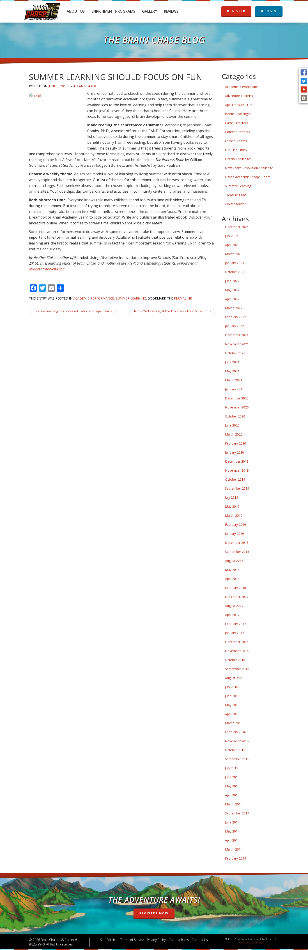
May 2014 (232, 831)
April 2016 (232, 714)
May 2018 (232, 569)
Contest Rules (179, 940)
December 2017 (236, 597)
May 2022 (232, 290)
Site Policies (108, 940)
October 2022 (235, 272)
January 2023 (234, 263)
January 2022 (234, 326)
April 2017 (232, 615)
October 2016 (235, 660)
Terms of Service (132, 940)
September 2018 (237, 551)
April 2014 (232, 840)
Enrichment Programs (113, 11)
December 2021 (236, 335)
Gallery (149, 11)
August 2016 (234, 678)
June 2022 (232, 281)
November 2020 (237, 407)
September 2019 (237, 488)
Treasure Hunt (235, 195)
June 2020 (232, 425)
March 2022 (233, 308)
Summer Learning (131, 298)
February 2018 (235, 588)
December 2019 (236, 461)
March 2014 (233, 849)
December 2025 (236, 227)
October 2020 (235, 416)
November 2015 (237, 741)
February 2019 (235, 524)
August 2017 (234, 606)
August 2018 (234, 560)
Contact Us (200, 940)
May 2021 (232, 371)
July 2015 (231, 768)
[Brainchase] (42, 10)
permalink (183, 298)
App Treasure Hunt (239, 105)
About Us (76, 11)
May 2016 (232, 705)
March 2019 (233, 515)
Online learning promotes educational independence (72, 311)
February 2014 (235, 858)
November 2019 (237, 470)
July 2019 (231, 497)
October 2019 (235, 479)
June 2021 (232, 362)
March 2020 (233, 434)
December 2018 (236, 542)
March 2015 (233, 804)
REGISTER (236, 11)
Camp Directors (236, 123)
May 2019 (232, 506)
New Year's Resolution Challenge (249, 168)
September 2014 (237, 813)
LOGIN (270, 11)
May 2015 (232, 786)
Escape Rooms (236, 141)
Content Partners (237, 132)
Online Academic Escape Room (248, 177)
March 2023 (233, 254)
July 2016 (231, 687)
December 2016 (236, 642)
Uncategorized (235, 204)
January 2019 (234, 533)
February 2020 (235, 443)
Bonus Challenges (238, 114)
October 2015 (235, 750)
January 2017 (234, 633)
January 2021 (234, 389)
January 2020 (234, 452)
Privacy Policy (156, 940)
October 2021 (235, 353)
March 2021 (233, 380)
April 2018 (232, 578)
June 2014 (232, 822)
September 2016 (237, 669)
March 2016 (233, 723)
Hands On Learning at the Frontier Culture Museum (172, 311)
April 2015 (232, 795)
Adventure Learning (239, 96)
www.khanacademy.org (250, 942)
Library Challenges (238, 159)
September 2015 (237, 759)
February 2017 (235, 624)
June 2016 (232, 696)
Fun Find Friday (236, 150)
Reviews (171, 11)
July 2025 (231, 236)
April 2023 (232, 245)
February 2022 (235, 317)
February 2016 (235, 732)
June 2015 (232, 777)
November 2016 (237, 651)
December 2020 (236, 398)
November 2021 (237, 344)
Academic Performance (93, 298)
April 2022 (232, 299)
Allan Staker (84, 86)
